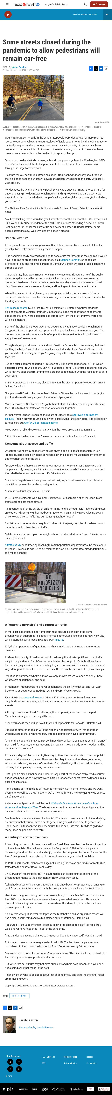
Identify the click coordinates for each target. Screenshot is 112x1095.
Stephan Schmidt (70, 259)
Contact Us (91, 1063)
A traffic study (13, 544)
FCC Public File (48, 1057)
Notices (89, 1057)
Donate (100, 4)
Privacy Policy (70, 1063)
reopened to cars (32, 697)
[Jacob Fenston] (9, 1024)
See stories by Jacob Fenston (36, 1027)
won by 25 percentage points (41, 422)
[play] (8, 14)
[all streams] (107, 14)
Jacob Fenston (19, 67)
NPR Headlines (19, 996)
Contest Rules (70, 1057)
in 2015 (59, 639)
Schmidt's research (16, 307)
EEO (44, 1063)
